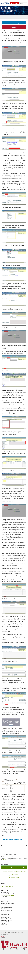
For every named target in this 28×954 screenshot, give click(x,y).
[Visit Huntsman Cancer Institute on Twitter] (24, 949)
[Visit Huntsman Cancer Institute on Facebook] (4, 949)
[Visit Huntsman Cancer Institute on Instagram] (17, 949)
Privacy (2, 940)
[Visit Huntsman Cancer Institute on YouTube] (11, 949)
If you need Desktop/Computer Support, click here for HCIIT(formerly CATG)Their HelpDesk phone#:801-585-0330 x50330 (14, 874)
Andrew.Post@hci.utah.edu (7, 886)
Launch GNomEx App (14, 23)
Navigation (14, 27)
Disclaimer (3, 939)
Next (26, 845)
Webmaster (3, 937)
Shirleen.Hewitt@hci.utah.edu (7, 895)
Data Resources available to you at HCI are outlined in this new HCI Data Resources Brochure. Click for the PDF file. (13, 839)
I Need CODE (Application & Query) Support (14, 867)
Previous (1, 845)
